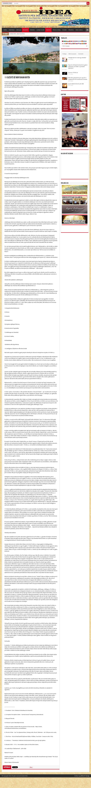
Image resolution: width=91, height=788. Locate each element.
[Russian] (77, 43)
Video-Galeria (79, 30)
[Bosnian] (66, 41)
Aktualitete (25, 30)
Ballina (5, 30)
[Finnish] (78, 41)
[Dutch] (75, 41)
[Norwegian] (70, 43)
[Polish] (71, 43)
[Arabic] (64, 41)
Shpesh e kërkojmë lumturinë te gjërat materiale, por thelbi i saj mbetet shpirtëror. (77, 66)
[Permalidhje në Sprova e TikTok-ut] (64, 73)
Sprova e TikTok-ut (73, 72)
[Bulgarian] (68, 41)
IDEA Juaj (18, 30)
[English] (77, 41)
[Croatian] (71, 41)
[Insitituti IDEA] (45, 16)
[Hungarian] (86, 41)
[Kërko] (88, 3)
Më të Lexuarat (72, 54)
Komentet (80, 54)
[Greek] (84, 41)
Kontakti (16, 3)
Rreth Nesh (11, 30)
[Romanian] (75, 43)
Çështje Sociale (40, 30)
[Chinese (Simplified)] (70, 41)
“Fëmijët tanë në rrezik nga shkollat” (77, 57)
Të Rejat (64, 54)
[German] (82, 41)
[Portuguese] (73, 43)
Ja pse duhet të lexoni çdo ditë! (76, 83)
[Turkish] (86, 43)
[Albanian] (62, 41)
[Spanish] (82, 43)
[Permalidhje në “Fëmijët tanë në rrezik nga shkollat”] (64, 59)
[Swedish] (84, 43)
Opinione (48, 30)
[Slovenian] (80, 43)
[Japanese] (62, 43)
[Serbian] (78, 43)
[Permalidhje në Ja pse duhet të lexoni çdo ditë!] (64, 85)
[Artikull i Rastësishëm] (87, 30)
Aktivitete (32, 30)
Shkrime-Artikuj (56, 30)
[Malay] (68, 43)
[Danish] (73, 41)
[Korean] (64, 43)
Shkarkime (71, 30)
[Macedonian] (66, 43)
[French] (80, 41)
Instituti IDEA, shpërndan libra (17, 33)
